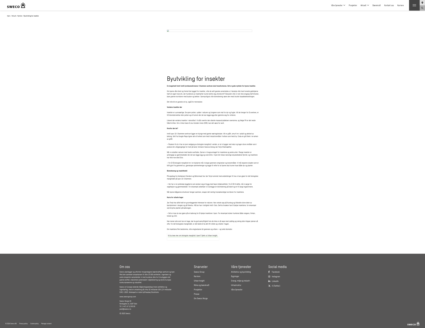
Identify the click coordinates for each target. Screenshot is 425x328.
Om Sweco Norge (201, 298)
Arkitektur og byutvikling (241, 272)
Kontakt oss (389, 5)
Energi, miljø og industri (240, 280)
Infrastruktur (236, 285)
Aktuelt (363, 5)
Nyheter (19, 16)
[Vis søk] (422, 8)
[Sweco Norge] (16, 5)
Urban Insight (199, 280)
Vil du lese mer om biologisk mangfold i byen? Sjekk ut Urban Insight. (193, 235)
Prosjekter (353, 5)
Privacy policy (23, 323)
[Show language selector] (422, 2)
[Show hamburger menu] (414, 5)
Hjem (8, 16)
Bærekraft (377, 5)
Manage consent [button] (46, 323)
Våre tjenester (337, 5)
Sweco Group (199, 272)
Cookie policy (34, 323)
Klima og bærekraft (201, 285)
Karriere (400, 5)
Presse (196, 294)
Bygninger (235, 276)
